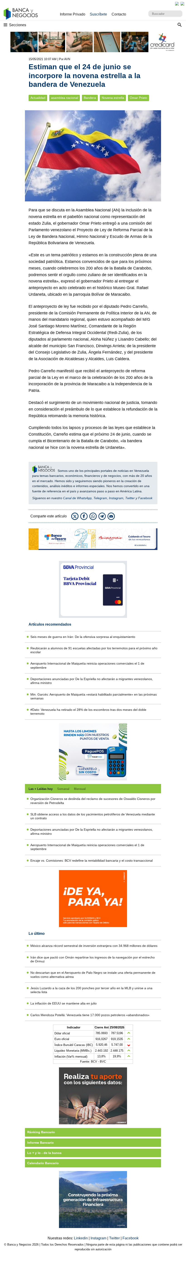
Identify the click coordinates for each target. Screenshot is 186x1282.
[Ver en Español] (182, 3)
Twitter (130, 498)
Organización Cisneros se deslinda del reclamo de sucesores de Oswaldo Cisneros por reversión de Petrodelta (92, 800)
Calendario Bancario (43, 1163)
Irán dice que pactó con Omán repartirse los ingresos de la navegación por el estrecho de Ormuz (92, 959)
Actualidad (37, 98)
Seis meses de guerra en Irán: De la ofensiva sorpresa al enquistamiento (82, 637)
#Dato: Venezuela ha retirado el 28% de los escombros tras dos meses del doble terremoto (88, 711)
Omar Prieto (138, 98)
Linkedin (81, 1238)
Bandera (90, 98)
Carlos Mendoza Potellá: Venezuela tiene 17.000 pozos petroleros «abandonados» (89, 1015)
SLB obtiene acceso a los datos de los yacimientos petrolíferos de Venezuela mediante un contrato (92, 816)
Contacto (119, 14)
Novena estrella (113, 98)
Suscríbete (98, 14)
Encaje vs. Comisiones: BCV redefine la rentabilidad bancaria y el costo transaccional (91, 860)
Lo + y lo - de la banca (44, 1153)
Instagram (116, 498)
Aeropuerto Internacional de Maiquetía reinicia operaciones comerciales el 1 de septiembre (87, 665)
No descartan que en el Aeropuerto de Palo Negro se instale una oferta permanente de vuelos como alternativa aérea (92, 974)
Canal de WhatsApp (77, 498)
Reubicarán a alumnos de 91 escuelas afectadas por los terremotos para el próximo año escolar (93, 650)
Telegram (100, 498)
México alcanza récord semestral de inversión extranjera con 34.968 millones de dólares (93, 946)
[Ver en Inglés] (177, 3)
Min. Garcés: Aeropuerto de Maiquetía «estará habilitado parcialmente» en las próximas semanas (93, 696)
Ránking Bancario (41, 1132)
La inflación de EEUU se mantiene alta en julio (63, 1003)
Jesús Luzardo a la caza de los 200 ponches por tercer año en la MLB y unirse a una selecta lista (91, 990)
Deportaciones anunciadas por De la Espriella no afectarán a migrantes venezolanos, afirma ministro (91, 681)
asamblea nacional (64, 98)
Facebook (145, 498)
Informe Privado (72, 14)
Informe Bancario (40, 1142)
